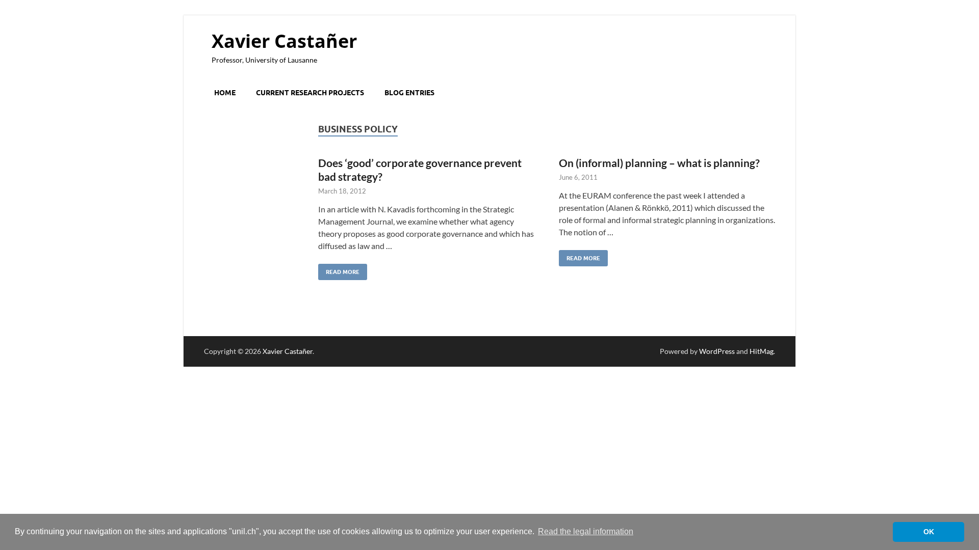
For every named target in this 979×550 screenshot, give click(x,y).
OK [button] (928, 532)
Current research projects (310, 93)
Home (225, 93)
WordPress (717, 351)
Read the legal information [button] (585, 531)
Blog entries (409, 93)
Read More (338, 270)
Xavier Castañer (284, 41)
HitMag (762, 351)
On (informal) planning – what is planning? (659, 162)
